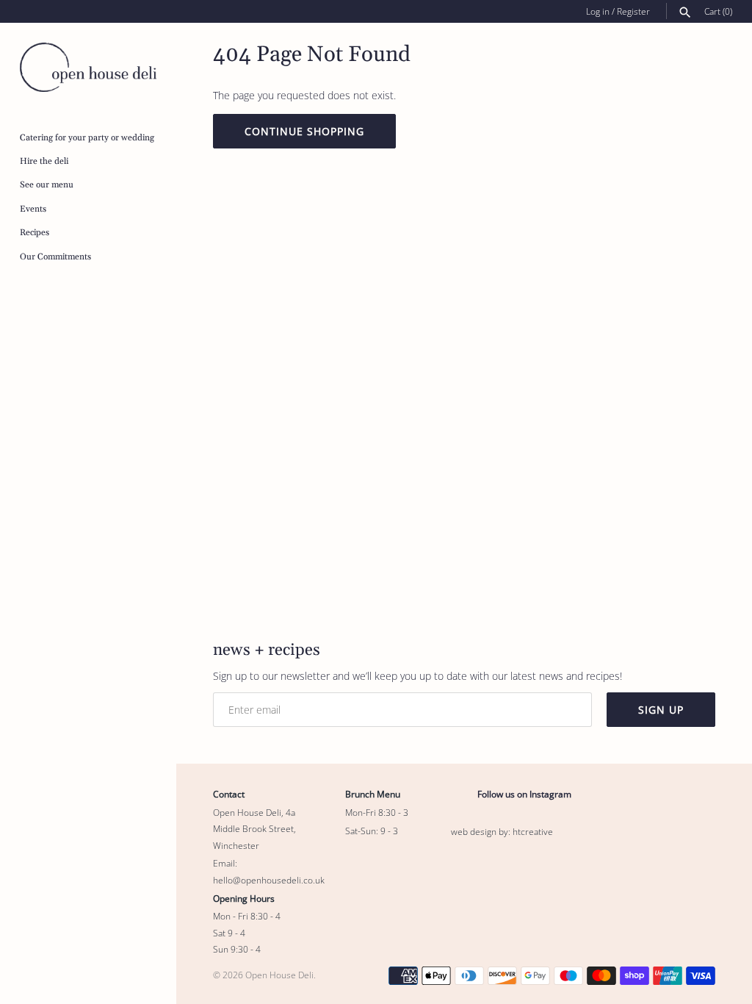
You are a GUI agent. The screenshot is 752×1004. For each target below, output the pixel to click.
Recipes (34, 232)
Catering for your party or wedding (87, 137)
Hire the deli (44, 161)
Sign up (661, 710)
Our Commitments (55, 256)
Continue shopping (304, 131)
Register (633, 11)
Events (33, 209)
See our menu (46, 184)
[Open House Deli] (88, 67)
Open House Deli (279, 974)
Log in (598, 11)
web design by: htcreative (502, 831)
